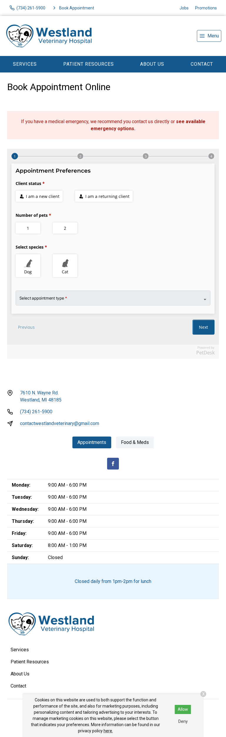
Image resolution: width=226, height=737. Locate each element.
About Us (152, 64)
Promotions (206, 8)
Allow (183, 709)
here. (108, 730)
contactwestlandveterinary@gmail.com (59, 423)
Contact (18, 686)
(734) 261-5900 (36, 411)
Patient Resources (88, 64)
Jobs (184, 8)
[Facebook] (113, 464)
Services (25, 64)
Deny (183, 721)
